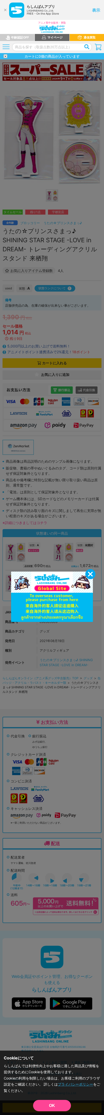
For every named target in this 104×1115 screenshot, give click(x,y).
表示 (96, 10)
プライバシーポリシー (75, 1084)
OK (52, 1105)
